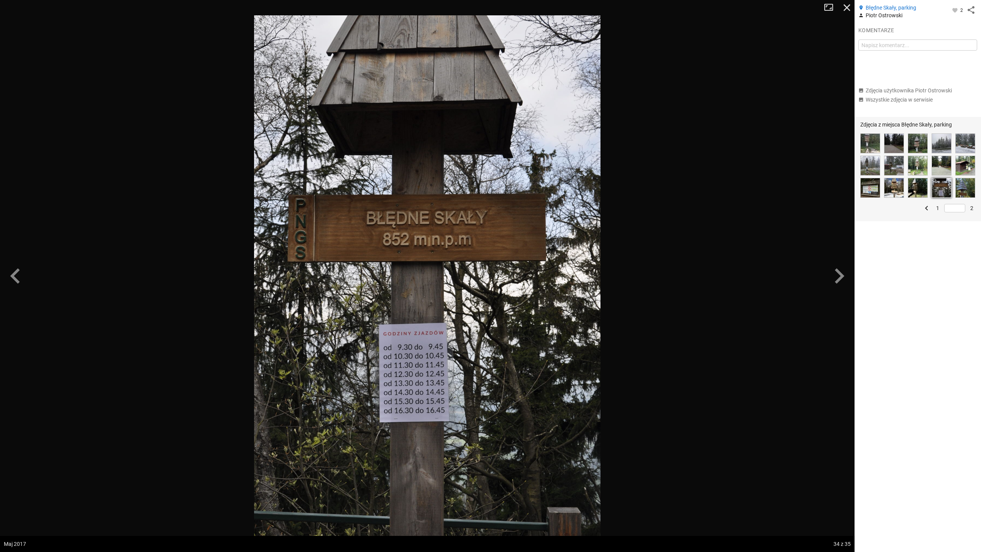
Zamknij (847, 7)
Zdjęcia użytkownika (909, 90)
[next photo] (839, 276)
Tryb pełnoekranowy (831, 7)
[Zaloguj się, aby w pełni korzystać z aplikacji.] (955, 10)
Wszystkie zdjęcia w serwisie (899, 100)
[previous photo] (15, 276)
